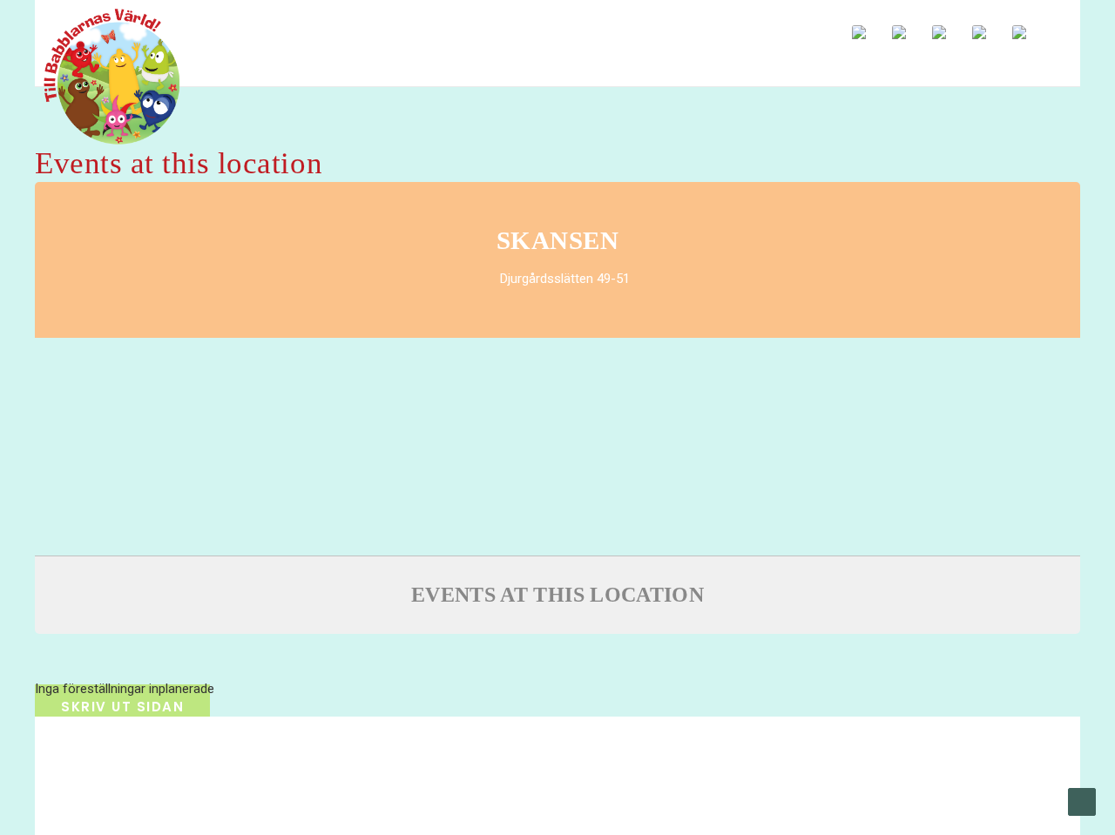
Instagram (833, 28)
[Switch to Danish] (990, 33)
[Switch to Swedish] (910, 33)
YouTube (799, 28)
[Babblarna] (98, 76)
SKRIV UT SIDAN (122, 706)
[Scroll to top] (1082, 801)
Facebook (765, 28)
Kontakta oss (414, 783)
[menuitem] (765, 28)
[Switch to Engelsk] (870, 33)
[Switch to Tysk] (1030, 33)
